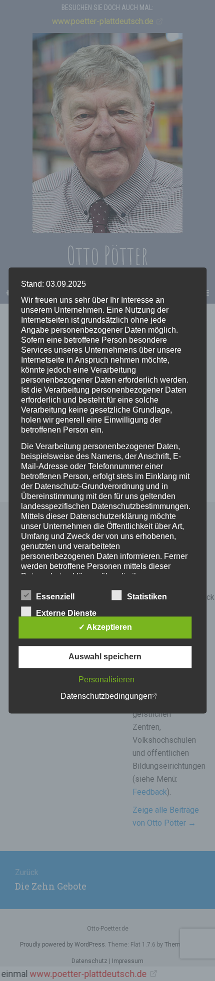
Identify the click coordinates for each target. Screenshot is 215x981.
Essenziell (55, 597)
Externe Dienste (66, 613)
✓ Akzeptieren (105, 627)
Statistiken (147, 597)
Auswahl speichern (105, 657)
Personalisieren (106, 680)
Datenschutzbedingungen (106, 696)
